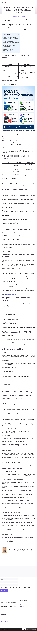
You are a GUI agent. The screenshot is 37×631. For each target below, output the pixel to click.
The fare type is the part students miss (9, 37)
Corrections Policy (23, 609)
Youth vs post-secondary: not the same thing (10, 38)
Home (21, 602)
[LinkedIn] (5, 621)
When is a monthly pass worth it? (8, 49)
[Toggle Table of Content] (17, 34)
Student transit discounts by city (10, 294)
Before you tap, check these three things (9, 35)
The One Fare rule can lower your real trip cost (11, 42)
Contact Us (22, 606)
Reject (28, 629)
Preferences (33, 629)
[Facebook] (1, 621)
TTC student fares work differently (8, 41)
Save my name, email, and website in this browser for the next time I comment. (16, 587)
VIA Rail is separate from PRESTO (9, 45)
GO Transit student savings (9, 226)
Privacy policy (10, 629)
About (21, 604)
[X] (7, 621)
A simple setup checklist (7, 46)
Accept (23, 629)
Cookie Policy (22, 608)
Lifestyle (23, 16)
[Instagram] (3, 621)
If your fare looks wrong (7, 50)
